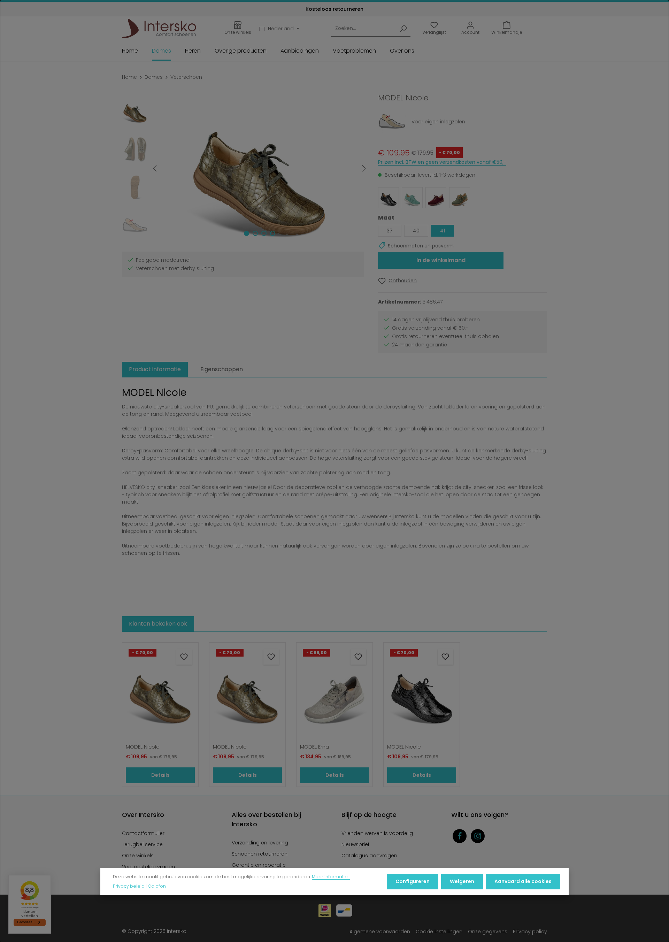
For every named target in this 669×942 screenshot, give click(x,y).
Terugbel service (142, 844)
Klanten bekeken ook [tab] (158, 624)
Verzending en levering (260, 842)
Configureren (412, 881)
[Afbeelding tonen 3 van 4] (264, 233)
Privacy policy (530, 931)
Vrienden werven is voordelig (377, 833)
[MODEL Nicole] (259, 168)
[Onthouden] (184, 657)
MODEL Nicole (143, 747)
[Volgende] (363, 168)
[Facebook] (460, 836)
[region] (243, 168)
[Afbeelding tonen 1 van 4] (246, 233)
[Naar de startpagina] (159, 28)
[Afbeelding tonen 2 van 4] (255, 233)
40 (416, 230)
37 (390, 230)
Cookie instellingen (439, 931)
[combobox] (363, 29)
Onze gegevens (487, 931)
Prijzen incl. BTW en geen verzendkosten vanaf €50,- (442, 162)
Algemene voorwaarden (379, 931)
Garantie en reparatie (259, 864)
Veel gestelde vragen (148, 866)
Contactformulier (143, 833)
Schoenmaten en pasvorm (421, 245)
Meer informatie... (331, 877)
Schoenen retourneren (259, 853)
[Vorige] (155, 168)
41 (442, 230)
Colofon (157, 886)
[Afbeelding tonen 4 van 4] (272, 233)
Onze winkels (138, 855)
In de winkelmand (441, 260)
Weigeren (462, 881)
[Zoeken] (403, 29)
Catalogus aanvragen (369, 855)
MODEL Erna (314, 747)
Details (160, 775)
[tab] (155, 369)
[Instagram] (478, 836)
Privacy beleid (129, 886)
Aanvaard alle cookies (523, 881)
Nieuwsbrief (355, 844)
